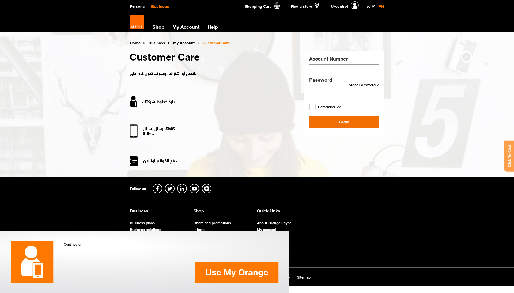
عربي (371, 4)
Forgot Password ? (363, 84)
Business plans (142, 222)
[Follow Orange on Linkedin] (182, 188)
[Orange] (137, 22)
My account (267, 229)
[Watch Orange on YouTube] (194, 188)
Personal (138, 5)
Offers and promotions (212, 222)
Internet (200, 229)
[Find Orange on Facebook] (157, 188)
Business (160, 6)
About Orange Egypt (274, 222)
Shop (199, 210)
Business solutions (145, 229)
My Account (185, 26)
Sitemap (304, 276)
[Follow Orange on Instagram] (206, 188)
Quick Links (268, 210)
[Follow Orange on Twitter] (170, 188)
